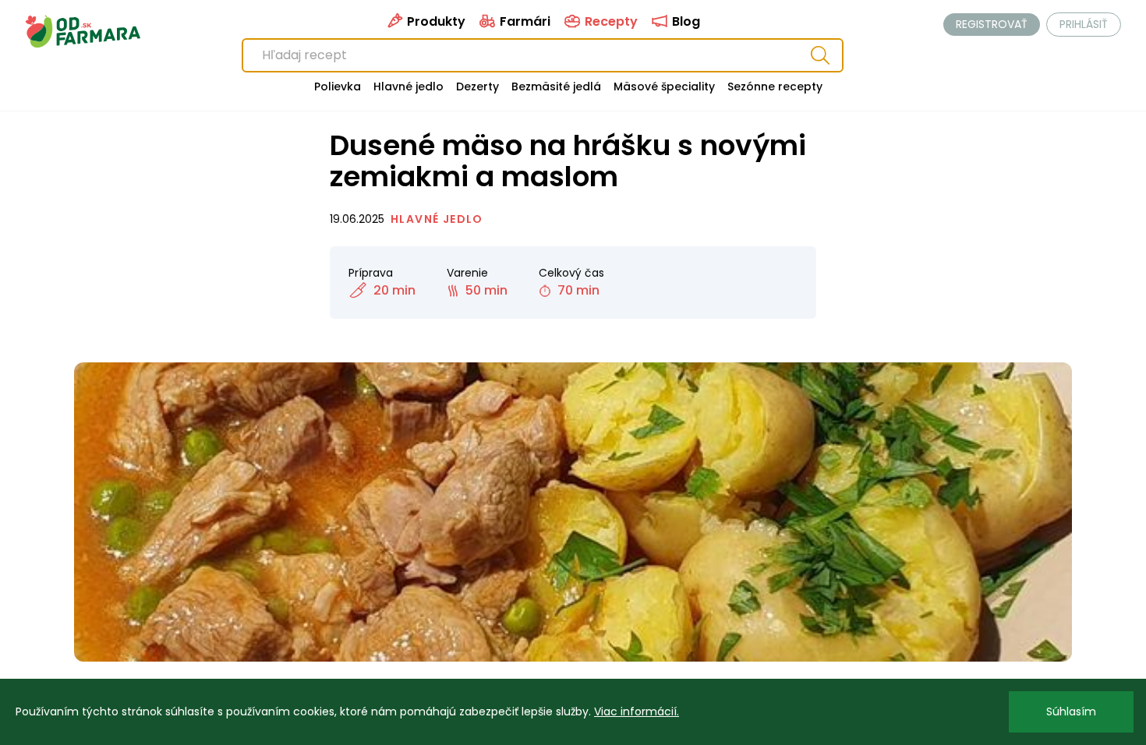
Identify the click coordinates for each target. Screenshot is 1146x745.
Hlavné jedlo (408, 86)
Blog (684, 21)
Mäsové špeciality (664, 86)
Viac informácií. (636, 711)
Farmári (523, 21)
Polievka (337, 86)
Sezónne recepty (774, 86)
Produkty (434, 21)
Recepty (610, 21)
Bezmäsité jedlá (556, 86)
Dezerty (477, 86)
